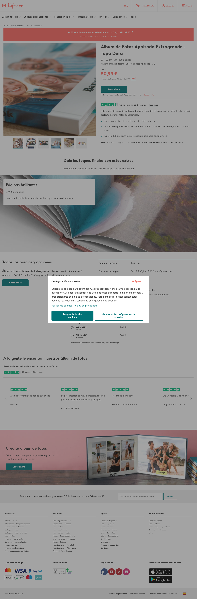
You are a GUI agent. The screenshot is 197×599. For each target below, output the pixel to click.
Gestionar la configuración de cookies (119, 316)
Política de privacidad (85, 305)
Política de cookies (61, 305)
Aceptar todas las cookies (72, 315)
